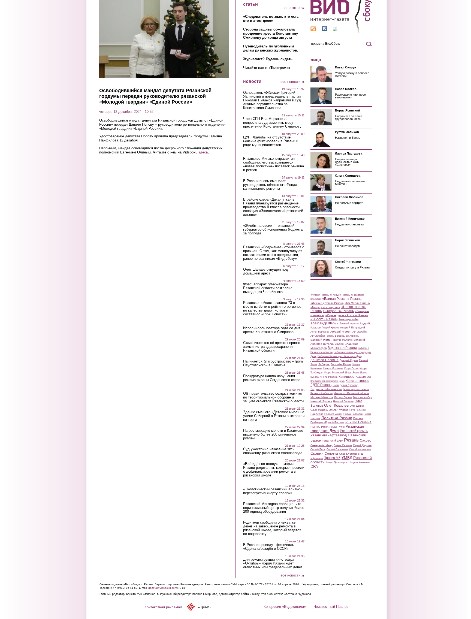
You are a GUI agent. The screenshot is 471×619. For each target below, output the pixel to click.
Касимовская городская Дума (327, 381)
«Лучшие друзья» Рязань (326, 302)
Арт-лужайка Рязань (322, 335)
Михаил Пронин (343, 397)
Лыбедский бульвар (345, 385)
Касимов (363, 376)
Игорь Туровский (334, 372)
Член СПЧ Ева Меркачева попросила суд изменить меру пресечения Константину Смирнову (272, 122)
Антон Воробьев (319, 331)
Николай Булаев (321, 401)
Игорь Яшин (352, 372)
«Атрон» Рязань (319, 295)
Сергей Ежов (317, 449)
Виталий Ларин (333, 343)
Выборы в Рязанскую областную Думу (340, 356)
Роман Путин (337, 426)
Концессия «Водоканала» (285, 607)
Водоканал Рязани (342, 348)
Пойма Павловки (353, 414)
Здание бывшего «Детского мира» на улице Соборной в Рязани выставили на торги (273, 416)
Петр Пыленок (357, 410)
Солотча (331, 453)
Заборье (324, 364)
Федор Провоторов (337, 462)
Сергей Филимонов (360, 449)
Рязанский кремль (354, 431)
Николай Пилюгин (343, 401)
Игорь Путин (351, 368)
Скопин (317, 453)
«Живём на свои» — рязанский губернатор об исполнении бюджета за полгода (273, 229)
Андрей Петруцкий (352, 327)
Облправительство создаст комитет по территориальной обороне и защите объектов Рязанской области (273, 397)
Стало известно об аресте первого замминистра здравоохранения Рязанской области (271, 346)
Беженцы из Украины (347, 335)
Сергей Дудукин (362, 445)
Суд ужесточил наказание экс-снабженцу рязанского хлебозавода (272, 451)
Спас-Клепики (348, 453)
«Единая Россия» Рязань (341, 299)
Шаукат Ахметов (359, 462)
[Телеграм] (335, 30)
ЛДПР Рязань (320, 385)
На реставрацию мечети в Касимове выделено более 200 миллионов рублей (273, 434)
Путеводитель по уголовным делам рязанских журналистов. (270, 48)
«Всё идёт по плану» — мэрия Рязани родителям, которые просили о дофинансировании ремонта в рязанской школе (273, 469)
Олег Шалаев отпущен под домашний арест (265, 271)
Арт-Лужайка (359, 331)
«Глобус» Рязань (340, 295)
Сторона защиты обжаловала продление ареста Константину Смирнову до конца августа (270, 33)
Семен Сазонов (343, 445)
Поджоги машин (333, 414)
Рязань (351, 440)
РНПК (324, 426)
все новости (290, 82)
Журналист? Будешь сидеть (267, 59)
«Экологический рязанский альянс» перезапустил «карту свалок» (272, 491)
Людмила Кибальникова (326, 389)
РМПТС (315, 426)
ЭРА (314, 466)
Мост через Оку (362, 397)
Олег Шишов (357, 405)
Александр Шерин (324, 323)
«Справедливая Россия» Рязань (346, 315)
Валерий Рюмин (321, 339)
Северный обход (321, 445)
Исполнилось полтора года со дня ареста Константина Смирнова (271, 330)
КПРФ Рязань (328, 376)
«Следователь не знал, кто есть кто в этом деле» (271, 18)
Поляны (358, 418)
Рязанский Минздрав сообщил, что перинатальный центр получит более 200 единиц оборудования (273, 508)
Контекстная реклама (163, 607)
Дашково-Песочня (324, 360)
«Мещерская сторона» (325, 307)
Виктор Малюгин (342, 340)
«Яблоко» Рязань (323, 319)
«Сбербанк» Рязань (338, 311)
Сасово (365, 440)
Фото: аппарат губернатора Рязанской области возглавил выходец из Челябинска (267, 288)
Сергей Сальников (337, 449)
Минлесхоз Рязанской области (351, 393)
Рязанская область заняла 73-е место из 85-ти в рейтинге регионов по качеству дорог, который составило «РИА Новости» (272, 308)
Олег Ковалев (336, 405)
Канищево (346, 377)
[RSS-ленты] (313, 30)
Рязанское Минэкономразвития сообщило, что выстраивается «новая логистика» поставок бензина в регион (273, 164)
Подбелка (316, 413)
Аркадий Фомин (340, 331)
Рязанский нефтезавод (328, 435)
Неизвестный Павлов (330, 607)
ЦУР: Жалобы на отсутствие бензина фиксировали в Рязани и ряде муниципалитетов (270, 141)
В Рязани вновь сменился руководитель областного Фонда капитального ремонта (270, 185)
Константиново (357, 381)
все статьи (291, 8)
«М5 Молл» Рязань (357, 302)
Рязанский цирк (332, 440)
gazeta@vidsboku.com (164, 587)
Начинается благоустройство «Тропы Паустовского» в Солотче (273, 363)
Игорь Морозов (333, 368)
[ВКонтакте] (324, 30)
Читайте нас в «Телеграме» (266, 68)
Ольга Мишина (319, 410)
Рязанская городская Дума (337, 428)
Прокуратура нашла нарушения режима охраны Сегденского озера (271, 378)
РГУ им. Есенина (358, 422)
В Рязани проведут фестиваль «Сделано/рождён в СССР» (268, 547)
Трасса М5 (332, 458)
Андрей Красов (330, 327)
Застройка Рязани (341, 364)
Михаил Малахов (321, 397)
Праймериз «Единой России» (327, 422)
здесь (203, 152)
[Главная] (341, 32)
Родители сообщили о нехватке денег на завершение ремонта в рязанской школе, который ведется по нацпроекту (272, 528)
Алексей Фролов (349, 323)
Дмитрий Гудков (349, 360)
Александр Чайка (348, 319)
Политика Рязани (336, 418)
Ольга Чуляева (338, 409)
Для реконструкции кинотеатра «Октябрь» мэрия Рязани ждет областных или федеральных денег (272, 563)
